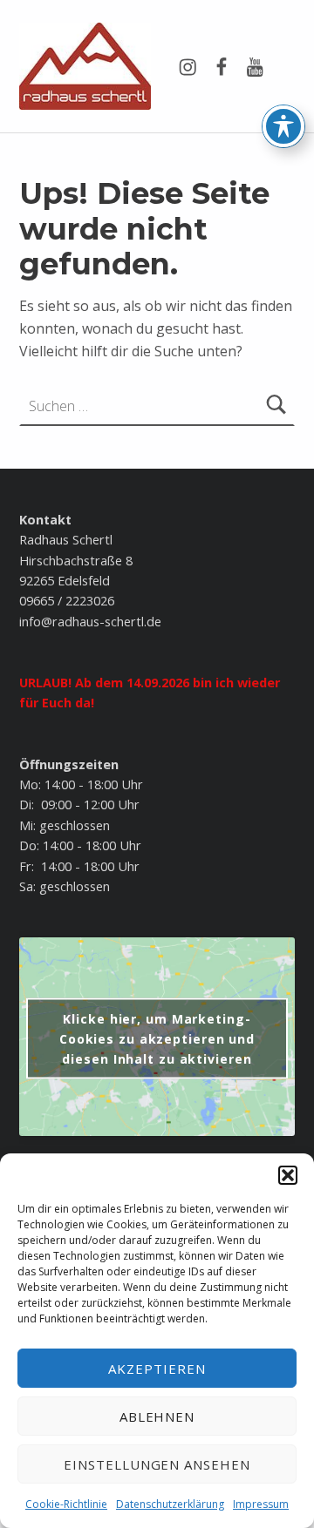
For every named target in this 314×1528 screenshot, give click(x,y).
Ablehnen (157, 1416)
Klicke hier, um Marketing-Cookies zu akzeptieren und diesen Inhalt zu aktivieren (157, 1039)
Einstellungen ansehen (157, 1464)
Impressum (261, 1504)
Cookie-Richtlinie (66, 1504)
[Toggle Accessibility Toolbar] (283, 126)
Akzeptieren (157, 1368)
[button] (288, 1175)
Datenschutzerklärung (170, 1504)
